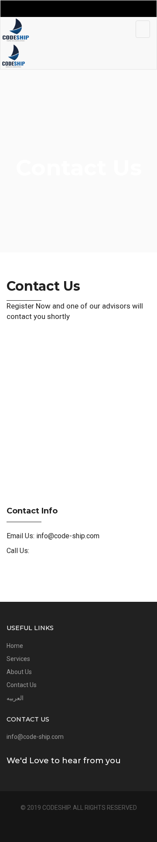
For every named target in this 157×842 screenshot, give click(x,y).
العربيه (15, 697)
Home (15, 645)
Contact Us (22, 684)
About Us (19, 671)
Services (18, 658)
